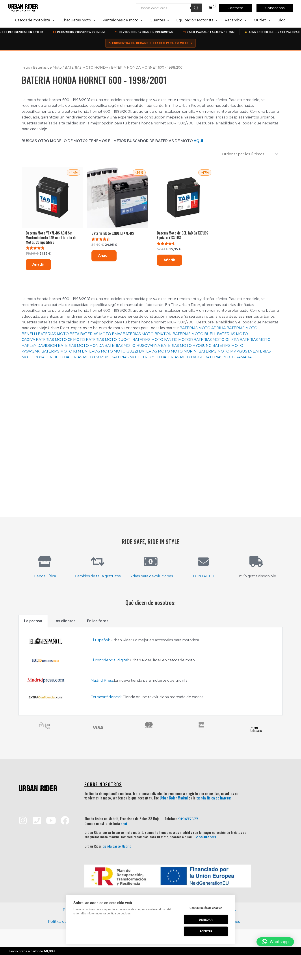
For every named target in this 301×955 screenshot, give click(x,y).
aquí (124, 823)
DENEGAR (206, 919)
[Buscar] (196, 8)
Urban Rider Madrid (174, 798)
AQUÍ (198, 141)
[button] (235, 8)
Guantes (157, 20)
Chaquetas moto (76, 20)
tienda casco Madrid (116, 846)
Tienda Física (44, 576)
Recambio (233, 20)
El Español (100, 640)
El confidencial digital (109, 660)
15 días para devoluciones (150, 576)
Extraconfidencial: (106, 697)
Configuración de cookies (206, 908)
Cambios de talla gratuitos (98, 576)
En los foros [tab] (97, 621)
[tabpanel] (150, 671)
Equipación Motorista (195, 20)
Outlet (260, 20)
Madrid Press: (102, 680)
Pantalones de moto (120, 20)
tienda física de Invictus (214, 798)
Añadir (38, 264)
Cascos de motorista (32, 20)
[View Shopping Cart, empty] (210, 7)
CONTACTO (203, 576)
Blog (281, 20)
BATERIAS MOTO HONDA (86, 67)
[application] (52, 20)
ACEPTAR (205, 931)
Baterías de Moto (47, 67)
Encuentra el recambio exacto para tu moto (150, 43)
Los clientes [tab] (65, 621)
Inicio (26, 67)
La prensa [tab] (33, 621)
